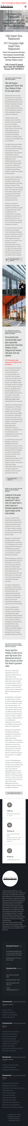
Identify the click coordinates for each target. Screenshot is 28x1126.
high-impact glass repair (12, 399)
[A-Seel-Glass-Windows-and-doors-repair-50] (6, 5)
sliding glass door (16, 920)
